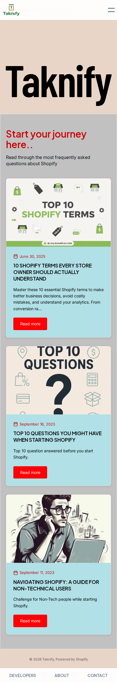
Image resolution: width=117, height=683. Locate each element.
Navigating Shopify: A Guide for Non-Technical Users (56, 585)
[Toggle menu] (109, 10)
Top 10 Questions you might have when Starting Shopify (57, 436)
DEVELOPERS (22, 675)
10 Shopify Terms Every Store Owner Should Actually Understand (52, 272)
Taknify (48, 659)
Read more (30, 323)
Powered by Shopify (72, 659)
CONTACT (97, 675)
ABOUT (62, 675)
